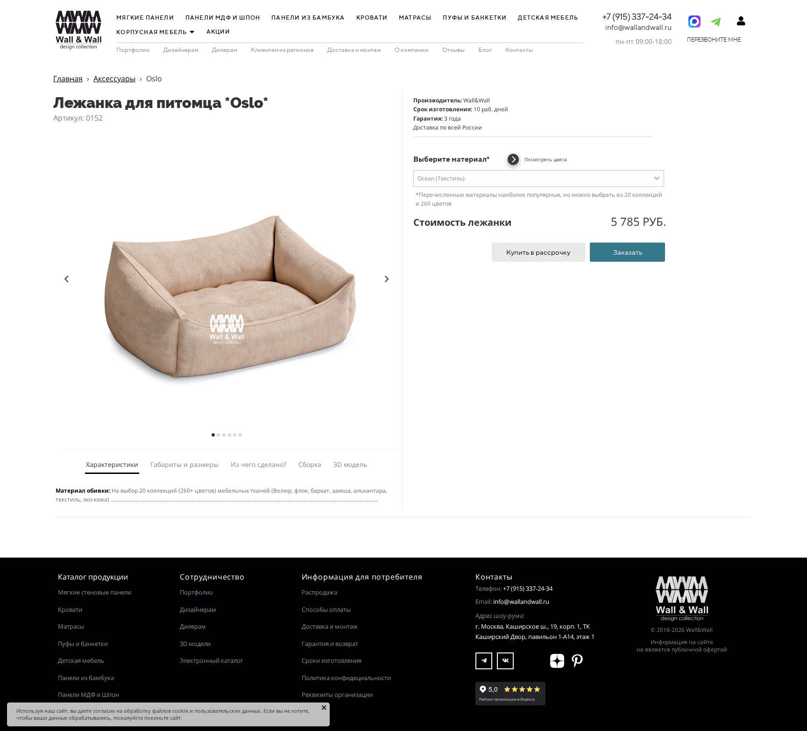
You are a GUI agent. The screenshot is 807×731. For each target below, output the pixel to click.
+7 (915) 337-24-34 (527, 588)
